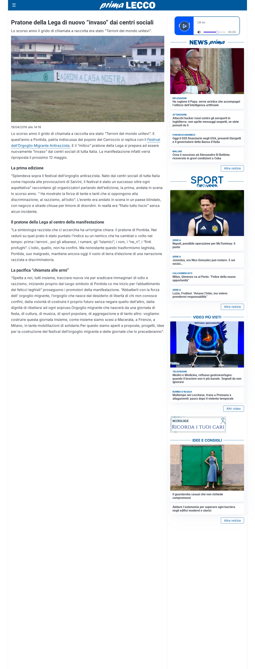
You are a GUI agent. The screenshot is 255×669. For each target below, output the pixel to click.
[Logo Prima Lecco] (127, 5)
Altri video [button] (233, 408)
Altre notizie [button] (232, 168)
